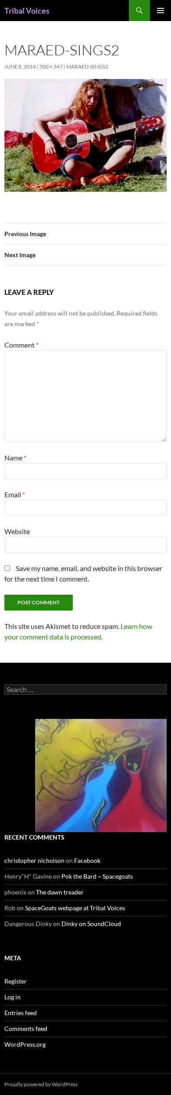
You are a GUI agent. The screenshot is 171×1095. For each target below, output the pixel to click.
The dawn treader (60, 892)
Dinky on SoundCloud (91, 923)
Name (15, 457)
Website (17, 531)
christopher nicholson (34, 860)
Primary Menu (160, 10)
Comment (21, 345)
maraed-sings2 (87, 66)
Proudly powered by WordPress (41, 1084)
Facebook (87, 860)
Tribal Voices (27, 10)
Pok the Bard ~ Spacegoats (97, 876)
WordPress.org (25, 1044)
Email (14, 494)
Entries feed (20, 1012)
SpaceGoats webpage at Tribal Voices (75, 908)
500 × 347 (51, 66)
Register (15, 981)
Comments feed (25, 1028)
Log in (12, 997)
